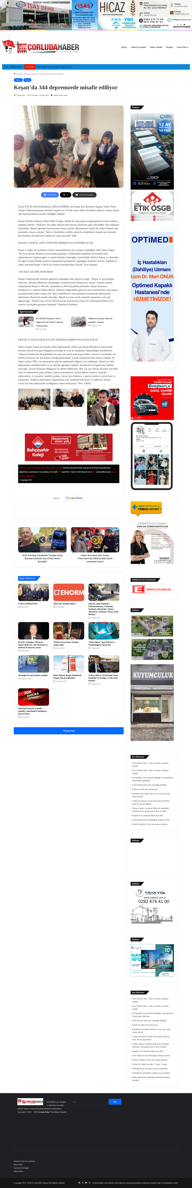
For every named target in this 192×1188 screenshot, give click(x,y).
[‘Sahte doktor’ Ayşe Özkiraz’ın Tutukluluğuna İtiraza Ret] (103, 630)
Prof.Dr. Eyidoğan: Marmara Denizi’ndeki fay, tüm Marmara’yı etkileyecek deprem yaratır (33, 645)
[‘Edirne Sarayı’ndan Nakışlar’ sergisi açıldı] (68, 630)
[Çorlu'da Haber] (40, 47)
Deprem (27, 74)
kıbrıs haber (18, 1164)
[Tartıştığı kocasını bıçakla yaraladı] (33, 664)
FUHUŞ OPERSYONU (28, 604)
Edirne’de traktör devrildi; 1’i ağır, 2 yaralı (149, 1064)
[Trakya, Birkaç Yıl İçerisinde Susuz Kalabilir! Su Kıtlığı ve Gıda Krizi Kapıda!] (103, 664)
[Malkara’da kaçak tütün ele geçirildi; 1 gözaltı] (78, 322)
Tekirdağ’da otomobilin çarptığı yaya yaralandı (151, 1073)
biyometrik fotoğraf (21, 1168)
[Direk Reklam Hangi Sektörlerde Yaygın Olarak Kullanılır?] (68, 664)
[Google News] (74, 498)
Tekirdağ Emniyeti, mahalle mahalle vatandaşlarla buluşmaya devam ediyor (32, 711)
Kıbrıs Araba (18, 1171)
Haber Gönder (156, 47)
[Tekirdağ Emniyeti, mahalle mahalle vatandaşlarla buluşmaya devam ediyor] (33, 697)
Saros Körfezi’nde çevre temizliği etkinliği (149, 785)
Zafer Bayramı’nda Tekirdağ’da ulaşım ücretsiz (151, 820)
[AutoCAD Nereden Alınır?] (68, 592)
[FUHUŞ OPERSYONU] (33, 592)
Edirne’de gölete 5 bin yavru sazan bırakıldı (149, 824)
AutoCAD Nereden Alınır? (64, 604)
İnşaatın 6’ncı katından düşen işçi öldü (147, 816)
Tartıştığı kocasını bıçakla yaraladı (33, 675)
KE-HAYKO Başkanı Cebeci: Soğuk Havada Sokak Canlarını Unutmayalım (49, 322)
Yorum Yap (68, 730)
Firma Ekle (181, 47)
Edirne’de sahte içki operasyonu (145, 789)
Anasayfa (19, 74)
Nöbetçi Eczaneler (138, 47)
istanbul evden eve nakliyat (24, 1161)
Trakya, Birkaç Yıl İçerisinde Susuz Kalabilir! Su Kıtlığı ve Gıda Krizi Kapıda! (103, 678)
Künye (124, 47)
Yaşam (27, 80)
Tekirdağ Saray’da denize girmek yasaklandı (53, 67)
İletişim (169, 47)
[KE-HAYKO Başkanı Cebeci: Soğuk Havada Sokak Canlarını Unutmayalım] (26, 322)
